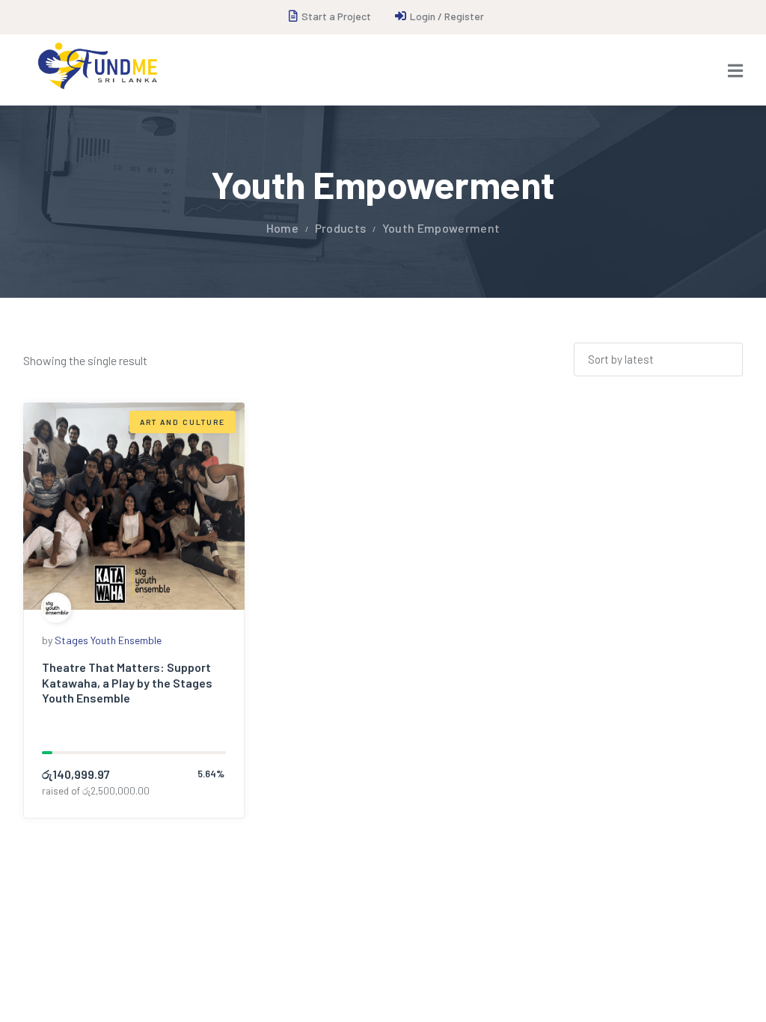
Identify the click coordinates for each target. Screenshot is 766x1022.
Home (282, 228)
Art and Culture (182, 421)
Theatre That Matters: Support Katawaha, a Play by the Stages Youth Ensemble (127, 683)
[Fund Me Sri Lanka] (96, 66)
